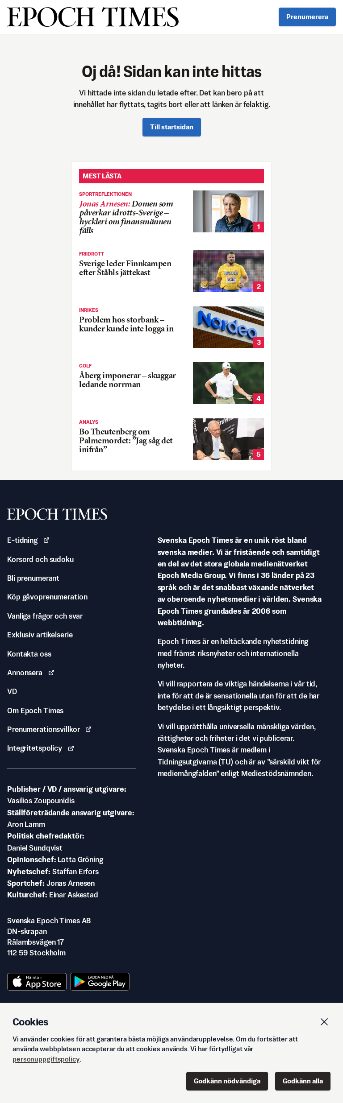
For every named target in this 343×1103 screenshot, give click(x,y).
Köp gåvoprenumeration (47, 596)
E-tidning (22, 540)
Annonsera (24, 672)
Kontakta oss (29, 653)
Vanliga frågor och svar (45, 615)
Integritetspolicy (34, 748)
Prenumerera (307, 17)
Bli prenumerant (33, 578)
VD (12, 691)
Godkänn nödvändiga (227, 1081)
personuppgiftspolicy (46, 1059)
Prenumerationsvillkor (43, 729)
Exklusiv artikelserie (39, 634)
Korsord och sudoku (40, 559)
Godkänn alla (303, 1081)
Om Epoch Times (35, 710)
